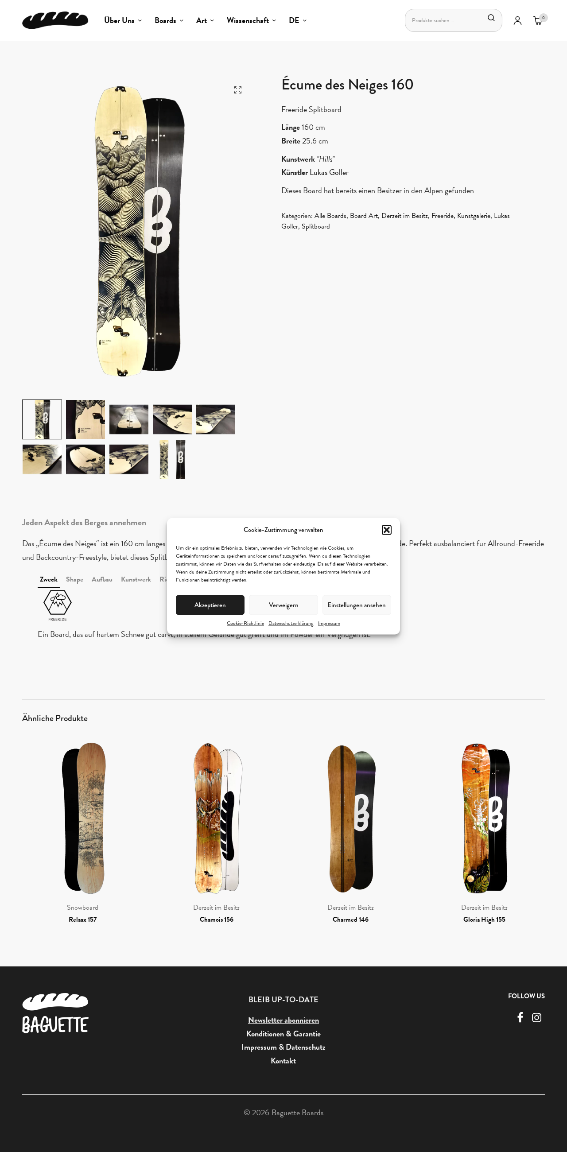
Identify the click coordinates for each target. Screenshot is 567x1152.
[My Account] (517, 20)
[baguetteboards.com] (55, 20)
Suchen (491, 18)
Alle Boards (330, 215)
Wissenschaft (248, 20)
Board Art (364, 215)
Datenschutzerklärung (291, 623)
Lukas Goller (329, 172)
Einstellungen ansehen (356, 604)
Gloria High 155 (484, 919)
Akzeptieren (210, 604)
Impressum (329, 623)
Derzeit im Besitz (404, 215)
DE (294, 20)
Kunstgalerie (473, 215)
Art (201, 20)
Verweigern (284, 604)
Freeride (442, 215)
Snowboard (82, 907)
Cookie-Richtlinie (245, 623)
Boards (165, 20)
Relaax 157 (83, 919)
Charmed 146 (351, 919)
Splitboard (316, 226)
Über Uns (119, 20)
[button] (386, 529)
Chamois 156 (216, 919)
